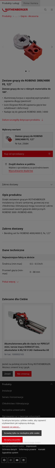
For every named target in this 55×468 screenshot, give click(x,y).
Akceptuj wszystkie (12, 439)
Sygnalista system (10, 452)
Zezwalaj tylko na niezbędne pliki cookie (22, 433)
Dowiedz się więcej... (11, 427)
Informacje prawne (27, 449)
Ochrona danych (9, 449)
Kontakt (41, 449)
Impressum (31, 446)
